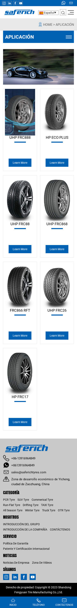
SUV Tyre (23, 500)
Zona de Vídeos (42, 562)
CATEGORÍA (11, 492)
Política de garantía (15, 543)
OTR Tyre (64, 510)
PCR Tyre (9, 500)
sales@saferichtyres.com (28, 472)
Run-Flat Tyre (11, 505)
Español (48, 13)
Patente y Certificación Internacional (26, 549)
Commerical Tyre (42, 500)
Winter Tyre (32, 510)
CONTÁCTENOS (60, 529)
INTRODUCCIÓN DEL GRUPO (21, 524)
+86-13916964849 (23, 458)
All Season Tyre (12, 510)
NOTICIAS (10, 555)
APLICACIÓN (65, 24)
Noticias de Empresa (16, 562)
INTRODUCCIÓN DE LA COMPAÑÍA (25, 529)
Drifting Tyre (30, 505)
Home (47, 24)
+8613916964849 (22, 465)
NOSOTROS (11, 517)
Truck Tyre (48, 510)
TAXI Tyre (47, 505)
